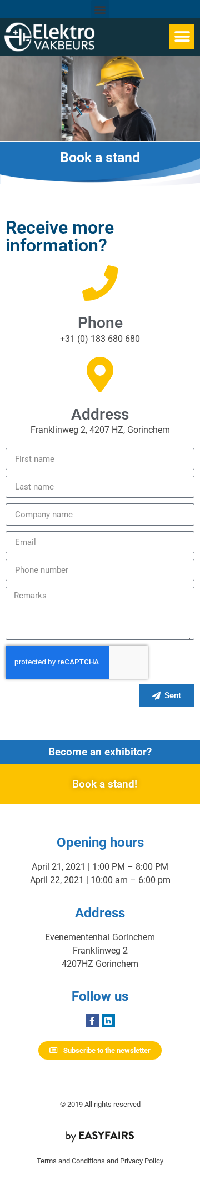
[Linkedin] (108, 1020)
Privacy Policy (141, 1161)
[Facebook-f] (92, 1020)
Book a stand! (104, 784)
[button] (100, 9)
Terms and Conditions (71, 1161)
